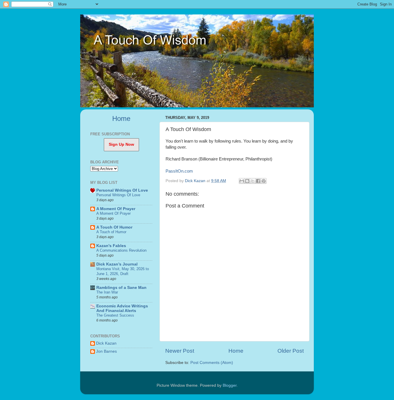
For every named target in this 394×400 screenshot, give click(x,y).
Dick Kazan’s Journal (117, 264)
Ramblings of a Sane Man (121, 287)
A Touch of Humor (111, 232)
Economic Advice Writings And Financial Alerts (122, 308)
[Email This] (242, 181)
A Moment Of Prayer (115, 209)
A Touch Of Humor (114, 227)
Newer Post (179, 351)
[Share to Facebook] (258, 181)
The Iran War (107, 292)
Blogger (230, 385)
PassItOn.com (179, 171)
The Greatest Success (115, 315)
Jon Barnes (106, 351)
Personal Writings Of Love (122, 190)
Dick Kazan (106, 343)
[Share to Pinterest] (264, 181)
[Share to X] (253, 181)
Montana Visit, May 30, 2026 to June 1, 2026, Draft (122, 271)
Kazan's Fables (111, 246)
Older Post (290, 351)
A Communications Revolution (121, 250)
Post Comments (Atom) (211, 362)
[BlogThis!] (247, 181)
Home (235, 351)
